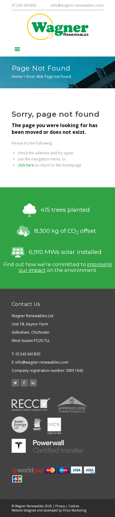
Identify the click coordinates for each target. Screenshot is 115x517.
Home (17, 76)
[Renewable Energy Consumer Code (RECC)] (31, 404)
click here (26, 165)
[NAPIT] (37, 425)
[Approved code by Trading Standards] (72, 404)
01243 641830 (24, 5)
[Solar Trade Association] (20, 425)
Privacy (60, 506)
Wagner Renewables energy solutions (57, 26)
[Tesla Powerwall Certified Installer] (48, 446)
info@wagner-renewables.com (77, 5)
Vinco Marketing (74, 510)
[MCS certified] (54, 425)
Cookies (73, 506)
